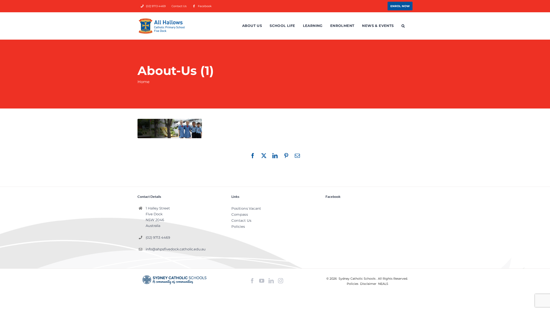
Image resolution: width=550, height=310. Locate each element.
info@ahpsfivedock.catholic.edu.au (176, 249)
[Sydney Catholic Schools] (174, 280)
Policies (353, 284)
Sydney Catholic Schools (357, 279)
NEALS (383, 284)
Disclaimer (368, 284)
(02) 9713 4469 (158, 238)
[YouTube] (261, 281)
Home (144, 81)
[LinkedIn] (271, 281)
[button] (403, 25)
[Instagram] (280, 280)
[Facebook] (252, 281)
